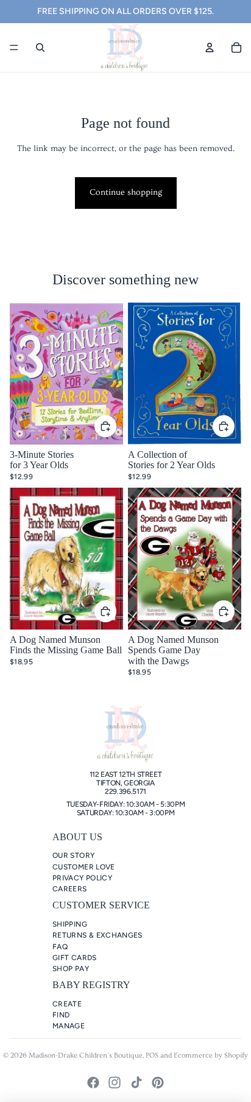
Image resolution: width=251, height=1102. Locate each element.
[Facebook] (93, 1082)
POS (152, 1055)
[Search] (40, 47)
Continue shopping (126, 192)
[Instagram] (114, 1082)
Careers (69, 889)
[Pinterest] (157, 1082)
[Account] (209, 47)
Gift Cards (74, 957)
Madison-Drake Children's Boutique (86, 1055)
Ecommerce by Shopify (211, 1055)
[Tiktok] (136, 1082)
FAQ (60, 946)
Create (67, 1004)
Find (60, 1015)
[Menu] (14, 47)
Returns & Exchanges (97, 935)
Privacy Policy (82, 878)
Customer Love (83, 867)
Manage (68, 1026)
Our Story (73, 855)
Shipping (69, 924)
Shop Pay (70, 968)
